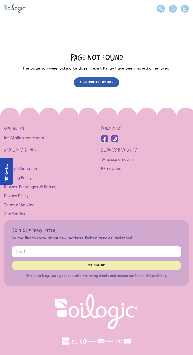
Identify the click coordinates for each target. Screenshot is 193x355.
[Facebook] (104, 138)
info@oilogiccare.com (24, 138)
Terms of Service (19, 205)
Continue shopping (96, 82)
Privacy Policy (16, 196)
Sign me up (96, 265)
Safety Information (20, 169)
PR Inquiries (111, 169)
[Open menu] (185, 9)
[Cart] (173, 9)
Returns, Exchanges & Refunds (31, 187)
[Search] (161, 9)
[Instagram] (114, 138)
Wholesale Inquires (118, 160)
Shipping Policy (18, 178)
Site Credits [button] (14, 214)
